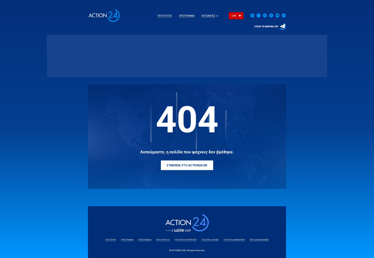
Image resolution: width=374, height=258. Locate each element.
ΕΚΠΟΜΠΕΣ (208, 15)
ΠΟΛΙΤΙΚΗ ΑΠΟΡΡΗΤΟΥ (186, 239)
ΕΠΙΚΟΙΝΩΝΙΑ (144, 239)
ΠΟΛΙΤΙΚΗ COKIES (210, 239)
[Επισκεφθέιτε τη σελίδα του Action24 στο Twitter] (258, 17)
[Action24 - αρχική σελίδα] (104, 21)
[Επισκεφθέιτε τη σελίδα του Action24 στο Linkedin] (265, 17)
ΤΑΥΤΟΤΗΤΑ (164, 15)
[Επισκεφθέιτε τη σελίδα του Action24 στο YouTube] (277, 17)
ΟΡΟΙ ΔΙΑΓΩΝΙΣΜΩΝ (259, 239)
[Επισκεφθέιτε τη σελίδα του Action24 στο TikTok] (271, 17)
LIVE (234, 16)
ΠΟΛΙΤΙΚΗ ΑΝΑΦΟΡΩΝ (234, 239)
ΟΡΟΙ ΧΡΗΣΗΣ (163, 239)
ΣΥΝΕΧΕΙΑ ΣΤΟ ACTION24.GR (187, 165)
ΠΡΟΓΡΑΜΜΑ (187, 15)
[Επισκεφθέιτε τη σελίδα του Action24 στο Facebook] (252, 17)
